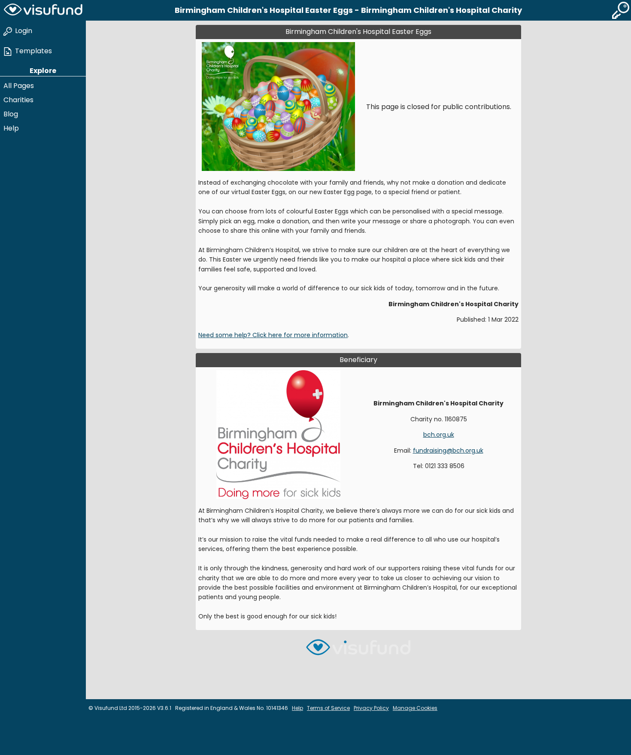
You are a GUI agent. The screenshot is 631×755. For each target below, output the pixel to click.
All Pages (18, 86)
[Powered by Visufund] (358, 651)
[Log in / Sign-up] (620, 10)
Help (11, 128)
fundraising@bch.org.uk (448, 450)
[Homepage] (43, 10)
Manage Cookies (415, 708)
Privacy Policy (371, 708)
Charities (18, 100)
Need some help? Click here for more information (273, 335)
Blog (10, 114)
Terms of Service (328, 708)
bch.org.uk (438, 434)
